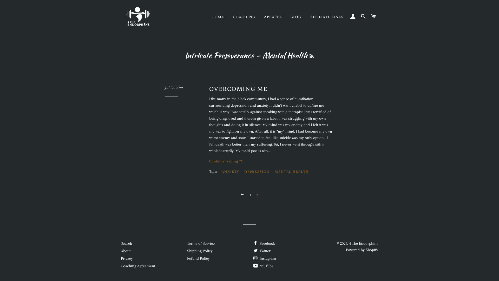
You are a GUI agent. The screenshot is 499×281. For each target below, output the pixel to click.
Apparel (273, 17)
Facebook (267, 243)
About (125, 251)
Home (218, 17)
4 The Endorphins (363, 243)
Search (126, 243)
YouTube (266, 266)
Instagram (267, 258)
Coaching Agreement (138, 266)
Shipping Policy (200, 251)
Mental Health (291, 171)
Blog (296, 17)
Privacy (127, 258)
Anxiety (230, 171)
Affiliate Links (327, 17)
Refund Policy (198, 258)
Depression (257, 171)
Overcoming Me (238, 88)
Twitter (265, 251)
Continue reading (224, 161)
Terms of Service (201, 243)
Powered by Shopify (362, 250)
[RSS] (311, 56)
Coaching (244, 17)
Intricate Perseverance (219, 55)
